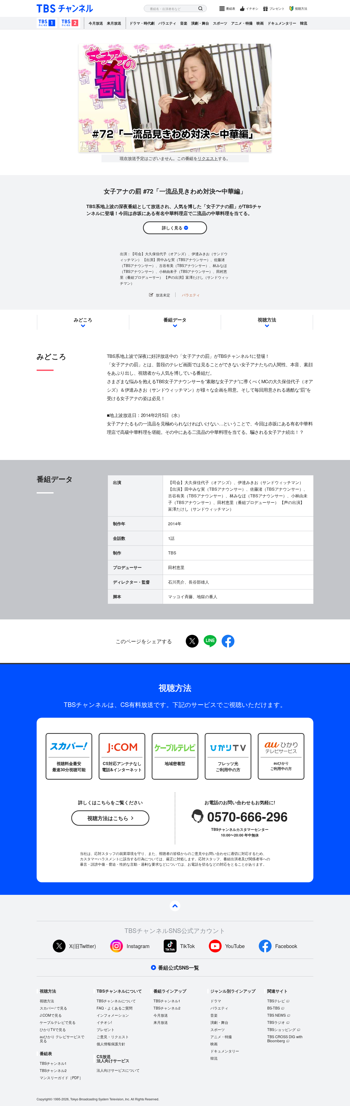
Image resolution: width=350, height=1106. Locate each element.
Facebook (286, 946)
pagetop (175, 905)
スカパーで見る (53, 1008)
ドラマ (215, 1000)
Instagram (138, 946)
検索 (200, 8)
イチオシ (252, 8)
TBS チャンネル (65, 8)
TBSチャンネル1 (47, 23)
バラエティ (167, 23)
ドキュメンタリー (281, 23)
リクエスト (208, 158)
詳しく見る (172, 228)
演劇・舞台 (200, 23)
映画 (260, 23)
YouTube (235, 946)
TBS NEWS (276, 1015)
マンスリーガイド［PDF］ (61, 1077)
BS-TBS (273, 1008)
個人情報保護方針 (111, 1043)
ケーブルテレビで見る (58, 1022)
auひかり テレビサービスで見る (62, 1038)
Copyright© (45, 1099)
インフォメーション (113, 1015)
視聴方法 (301, 8)
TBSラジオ (276, 1022)
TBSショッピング (281, 1029)
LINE (210, 641)
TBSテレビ (276, 1000)
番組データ (175, 319)
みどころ (83, 319)
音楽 (183, 23)
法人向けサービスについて (118, 1070)
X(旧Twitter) (82, 946)
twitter (192, 641)
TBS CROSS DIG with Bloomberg (285, 1038)
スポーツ (220, 23)
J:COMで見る (51, 1015)
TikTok (187, 946)
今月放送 (96, 23)
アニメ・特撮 (242, 23)
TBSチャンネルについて (116, 1000)
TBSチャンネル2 (70, 23)
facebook (228, 641)
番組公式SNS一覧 (178, 967)
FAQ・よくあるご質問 (114, 1008)
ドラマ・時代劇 (142, 23)
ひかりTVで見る (53, 1029)
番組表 (230, 8)
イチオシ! (104, 1022)
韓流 (303, 23)
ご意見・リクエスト (113, 1036)
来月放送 (114, 23)
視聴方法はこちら (107, 818)
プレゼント (277, 8)
